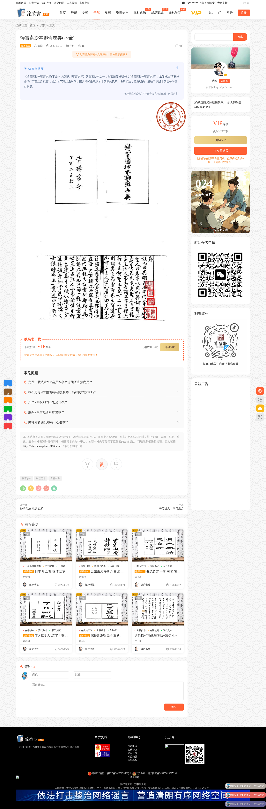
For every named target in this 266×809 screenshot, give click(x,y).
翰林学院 (176, 11)
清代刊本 (114, 566)
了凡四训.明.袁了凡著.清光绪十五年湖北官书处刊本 (45, 636)
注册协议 (132, 749)
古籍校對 (154, 630)
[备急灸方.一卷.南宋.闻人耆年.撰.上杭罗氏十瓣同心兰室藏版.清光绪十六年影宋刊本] (158, 545)
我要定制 (7, 383)
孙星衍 (113, 630)
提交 (174, 706)
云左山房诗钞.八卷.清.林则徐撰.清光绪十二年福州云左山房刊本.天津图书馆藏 (101, 571)
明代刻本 (167, 630)
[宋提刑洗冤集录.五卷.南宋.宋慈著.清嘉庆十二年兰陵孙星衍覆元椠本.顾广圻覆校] (102, 609)
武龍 (40, 45)
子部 (96, 12)
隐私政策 (21, 2)
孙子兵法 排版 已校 (31, 508)
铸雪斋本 (41, 478)
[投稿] (211, 13)
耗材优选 (141, 11)
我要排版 (7, 409)
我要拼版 (7, 417)
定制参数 (132, 760)
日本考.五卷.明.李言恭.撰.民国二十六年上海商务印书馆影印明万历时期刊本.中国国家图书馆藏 (45, 571)
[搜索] (220, 13)
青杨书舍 (55, 478)
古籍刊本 (85, 566)
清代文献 (56, 630)
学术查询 (7, 391)
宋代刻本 (167, 566)
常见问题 (59, 2)
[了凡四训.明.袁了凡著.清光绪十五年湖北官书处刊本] (46, 609)
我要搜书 (7, 426)
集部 (108, 12)
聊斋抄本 (26, 478)
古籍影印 (50, 566)
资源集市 (122, 12)
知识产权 (46, 2)
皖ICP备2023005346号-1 (119, 773)
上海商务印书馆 (33, 566)
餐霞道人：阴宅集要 (171, 508)
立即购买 (222, 150)
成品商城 (158, 11)
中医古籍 (141, 566)
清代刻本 (43, 630)
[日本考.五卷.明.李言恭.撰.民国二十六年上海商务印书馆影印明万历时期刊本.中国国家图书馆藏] (46, 545)
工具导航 (72, 2)
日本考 (61, 566)
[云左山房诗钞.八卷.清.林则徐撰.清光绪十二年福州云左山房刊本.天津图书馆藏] (102, 545)
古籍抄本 (141, 630)
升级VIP (170, 347)
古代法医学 (86, 630)
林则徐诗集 (100, 566)
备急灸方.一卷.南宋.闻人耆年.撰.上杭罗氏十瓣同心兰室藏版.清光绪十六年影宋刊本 (157, 571)
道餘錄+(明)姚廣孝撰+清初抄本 (156, 635)
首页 (63, 12)
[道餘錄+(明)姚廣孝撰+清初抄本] (158, 609)
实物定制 (84, 2)
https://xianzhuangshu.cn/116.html (42, 446)
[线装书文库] (33, 12)
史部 (85, 12)
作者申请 (34, 2)
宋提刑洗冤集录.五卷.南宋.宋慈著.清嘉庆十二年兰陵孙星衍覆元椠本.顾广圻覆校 (101, 636)
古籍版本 (29, 630)
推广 (181, 45)
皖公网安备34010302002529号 (163, 773)
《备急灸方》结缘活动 (251, 785)
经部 (74, 12)
